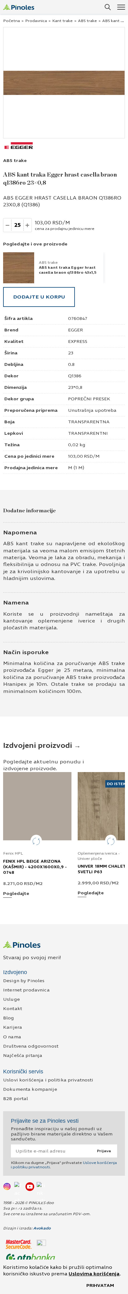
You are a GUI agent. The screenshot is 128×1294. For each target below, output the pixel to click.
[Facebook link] (18, 1186)
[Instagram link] (7, 1186)
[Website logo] (18, 7)
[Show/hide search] (108, 7)
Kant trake (62, 21)
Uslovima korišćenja (94, 1274)
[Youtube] (29, 1186)
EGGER (75, 330)
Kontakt (12, 1008)
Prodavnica (36, 21)
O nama (12, 1037)
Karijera (12, 1027)
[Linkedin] (41, 1186)
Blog (8, 1018)
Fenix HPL (13, 853)
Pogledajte (16, 894)
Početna (11, 21)
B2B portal (15, 1098)
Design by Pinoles (23, 980)
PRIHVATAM (100, 1285)
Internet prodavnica (26, 990)
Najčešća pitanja (22, 1055)
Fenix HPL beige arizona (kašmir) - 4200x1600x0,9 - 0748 (35, 867)
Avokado (42, 1228)
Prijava (104, 1151)
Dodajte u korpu (39, 297)
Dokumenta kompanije (30, 1089)
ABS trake (87, 21)
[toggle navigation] (121, 7)
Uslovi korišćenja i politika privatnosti (48, 1080)
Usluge (11, 999)
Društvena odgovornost (30, 1046)
